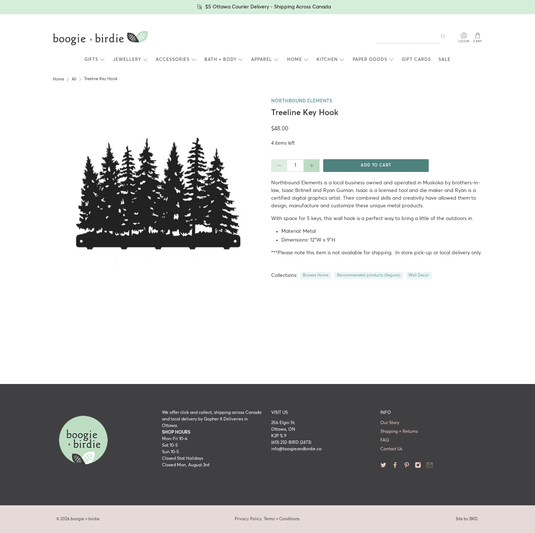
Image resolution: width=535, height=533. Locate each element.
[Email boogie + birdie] (430, 467)
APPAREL (261, 60)
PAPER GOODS (370, 60)
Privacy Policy (248, 519)
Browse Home (316, 275)
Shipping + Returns (399, 432)
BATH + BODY (221, 60)
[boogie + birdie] (100, 38)
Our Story (389, 423)
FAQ (384, 440)
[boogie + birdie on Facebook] (395, 467)
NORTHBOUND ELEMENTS (301, 101)
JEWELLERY (127, 60)
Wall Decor (418, 275)
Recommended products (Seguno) (368, 275)
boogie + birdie (85, 519)
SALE (445, 60)
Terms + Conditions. (282, 519)
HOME (294, 60)
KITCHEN (327, 60)
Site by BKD (466, 519)
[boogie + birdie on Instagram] (418, 467)
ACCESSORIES (173, 60)
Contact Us (391, 449)
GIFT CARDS (416, 60)
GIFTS (91, 60)
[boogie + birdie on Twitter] (383, 467)
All (74, 79)
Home (58, 79)
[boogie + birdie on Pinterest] (407, 467)
